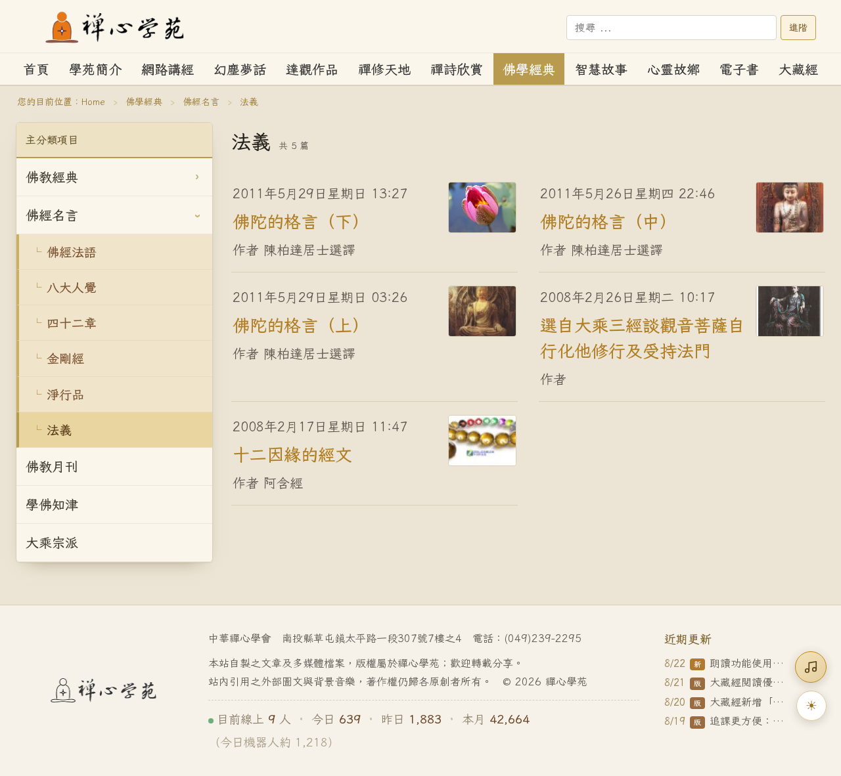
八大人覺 (72, 287)
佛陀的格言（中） (608, 220)
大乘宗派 (52, 542)
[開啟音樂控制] (811, 667)
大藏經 (798, 69)
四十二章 (72, 322)
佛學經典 (529, 69)
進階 (798, 27)
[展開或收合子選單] (197, 177)
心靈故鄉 (673, 69)
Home (93, 102)
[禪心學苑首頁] (115, 28)
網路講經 (167, 69)
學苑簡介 (95, 69)
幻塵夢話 (240, 69)
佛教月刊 (52, 466)
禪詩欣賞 (456, 69)
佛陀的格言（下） (301, 220)
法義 (59, 429)
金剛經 (65, 358)
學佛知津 (52, 504)
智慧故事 (601, 69)
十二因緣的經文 (292, 453)
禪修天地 (384, 69)
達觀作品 (312, 69)
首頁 (36, 69)
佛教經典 (52, 177)
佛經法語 (72, 252)
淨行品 (65, 394)
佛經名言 (201, 102)
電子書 (739, 69)
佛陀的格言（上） (301, 324)
